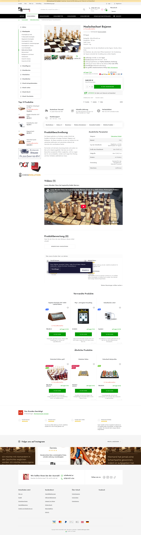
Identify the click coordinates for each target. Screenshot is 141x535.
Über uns (31, 3)
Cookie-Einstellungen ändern (83, 529)
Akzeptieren (85, 270)
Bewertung (68, 125)
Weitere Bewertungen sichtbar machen (111, 285)
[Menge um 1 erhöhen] (92, 86)
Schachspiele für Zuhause (27, 45)
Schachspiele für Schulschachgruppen (30, 43)
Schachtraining (75, 501)
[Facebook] (104, 477)
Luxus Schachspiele (26, 48)
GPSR (121, 102)
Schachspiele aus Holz (27, 34)
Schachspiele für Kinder (27, 41)
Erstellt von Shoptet (71, 531)
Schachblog (38, 3)
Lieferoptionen (113, 72)
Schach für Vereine (26, 59)
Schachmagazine (76, 494)
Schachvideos (75, 497)
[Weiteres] (117, 16)
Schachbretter (26, 70)
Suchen (84, 9)
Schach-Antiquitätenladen (29, 83)
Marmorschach (25, 52)
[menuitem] (22, 16)
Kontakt (20, 3)
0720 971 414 (95, 8)
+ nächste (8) (76, 58)
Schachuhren (26, 74)
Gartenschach (25, 56)
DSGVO (47, 512)
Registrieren (118, 3)
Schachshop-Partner (23, 501)
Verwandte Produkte (94, 125)
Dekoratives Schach (27, 50)
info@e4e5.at (68, 475)
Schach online (26, 87)
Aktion (24, 27)
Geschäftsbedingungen (49, 3)
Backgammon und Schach (28, 54)
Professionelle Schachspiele (28, 37)
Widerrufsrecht (48, 505)
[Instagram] (107, 477)
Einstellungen (55, 269)
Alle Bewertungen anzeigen (41, 414)
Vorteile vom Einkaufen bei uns (25, 508)
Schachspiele (26, 31)
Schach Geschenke (27, 96)
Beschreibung (49, 125)
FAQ (25, 3)
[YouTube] (111, 477)
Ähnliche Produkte (108, 125)
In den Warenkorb (107, 86)
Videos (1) (59, 125)
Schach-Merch (26, 92)
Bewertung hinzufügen (59, 246)
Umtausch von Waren (50, 501)
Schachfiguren (26, 66)
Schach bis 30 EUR (26, 61)
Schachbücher (26, 79)
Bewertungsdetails (102, 32)
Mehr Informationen (113, 67)
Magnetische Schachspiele (28, 39)
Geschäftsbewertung (23, 505)
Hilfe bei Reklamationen (50, 497)
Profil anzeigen (113, 441)
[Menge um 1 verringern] (87, 86)
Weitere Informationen (80, 125)
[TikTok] (115, 477)
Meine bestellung (49, 508)
